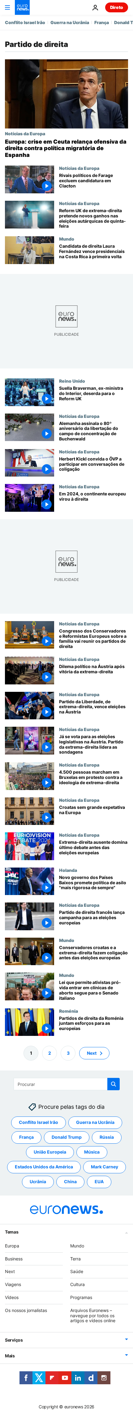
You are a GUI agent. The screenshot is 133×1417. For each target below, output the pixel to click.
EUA (99, 1181)
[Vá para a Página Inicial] (22, 7)
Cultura (77, 1284)
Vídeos (12, 1297)
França (101, 22)
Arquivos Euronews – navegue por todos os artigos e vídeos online (92, 1315)
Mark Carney (104, 1166)
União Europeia (50, 1151)
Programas (81, 1297)
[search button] (113, 1084)
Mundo (66, 238)
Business (14, 1258)
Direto (116, 7)
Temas (12, 1231)
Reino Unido (72, 380)
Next (92, 1052)
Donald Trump (67, 1137)
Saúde (76, 1271)
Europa (12, 1245)
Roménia (68, 1010)
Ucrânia (38, 1181)
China (70, 1181)
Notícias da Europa (25, 133)
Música (92, 1151)
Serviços (14, 1340)
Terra (75, 1258)
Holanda (68, 870)
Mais (10, 1355)
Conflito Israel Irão (25, 22)
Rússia (107, 1137)
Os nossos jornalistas (26, 1310)
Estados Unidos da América (44, 1166)
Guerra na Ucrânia (69, 22)
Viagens (13, 1284)
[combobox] (67, 1084)
